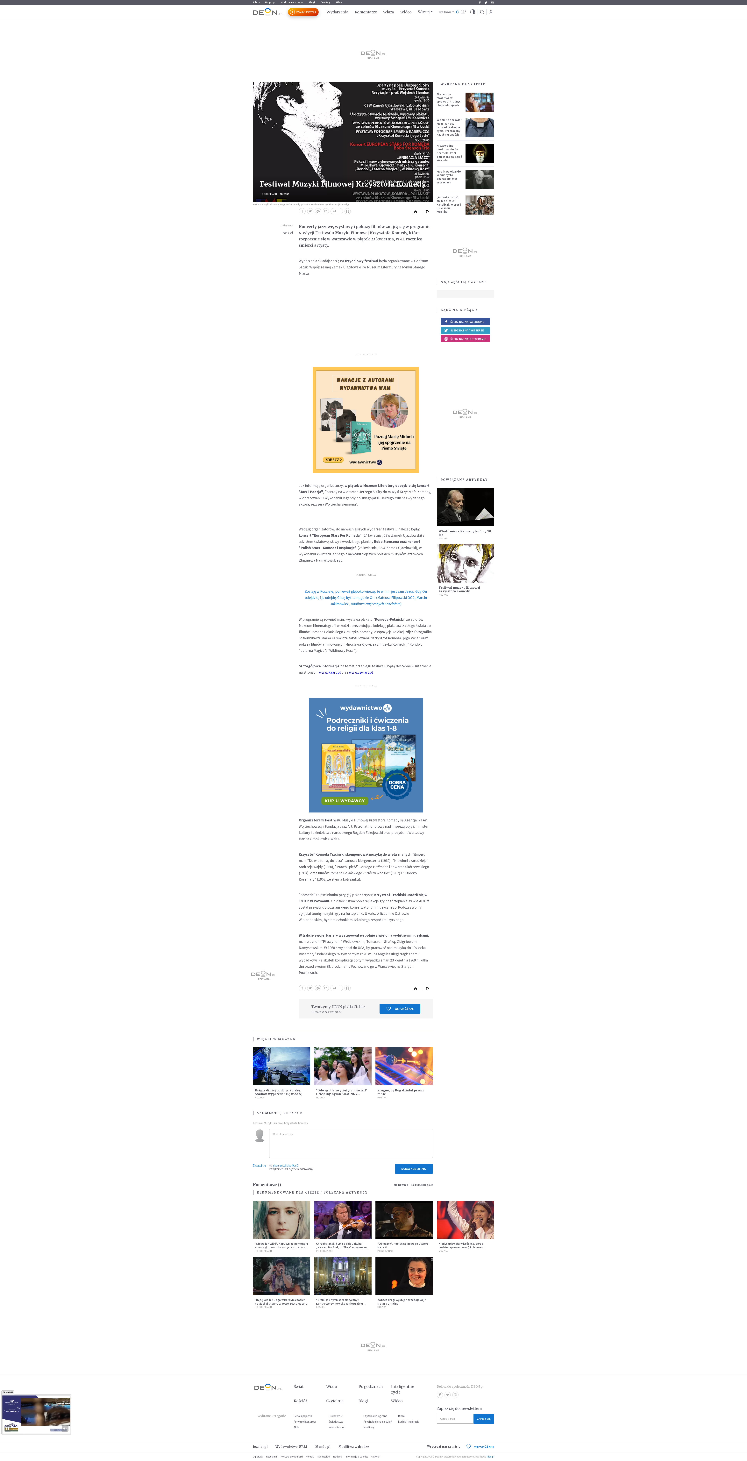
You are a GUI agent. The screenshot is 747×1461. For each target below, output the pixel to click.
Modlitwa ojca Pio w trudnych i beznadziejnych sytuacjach (449, 177)
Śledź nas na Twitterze (467, 330)
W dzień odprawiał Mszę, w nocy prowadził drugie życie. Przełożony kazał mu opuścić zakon (449, 129)
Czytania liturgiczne (375, 1416)
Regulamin (272, 1456)
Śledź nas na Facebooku (467, 322)
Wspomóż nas (404, 1009)
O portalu (258, 1456)
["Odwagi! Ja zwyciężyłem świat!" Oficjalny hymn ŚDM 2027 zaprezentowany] (343, 1066)
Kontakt (310, 1456)
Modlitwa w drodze (292, 2)
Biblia (256, 2)
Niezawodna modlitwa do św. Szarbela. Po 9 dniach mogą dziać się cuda (449, 153)
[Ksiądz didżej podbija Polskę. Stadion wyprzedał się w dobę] (281, 1066)
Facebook (480, 2)
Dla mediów (323, 1456)
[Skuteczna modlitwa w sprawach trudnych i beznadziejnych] (480, 102)
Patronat (375, 1456)
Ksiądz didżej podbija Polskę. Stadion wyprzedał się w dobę (278, 1092)
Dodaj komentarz (414, 1169)
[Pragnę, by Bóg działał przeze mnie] (404, 1066)
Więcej (424, 12)
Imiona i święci (337, 1427)
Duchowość (336, 1416)
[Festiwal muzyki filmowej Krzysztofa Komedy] (465, 563)
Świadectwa (336, 1421)
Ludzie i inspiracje (408, 1421)
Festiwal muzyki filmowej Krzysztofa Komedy (459, 589)
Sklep (339, 2)
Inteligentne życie (402, 1389)
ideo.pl (490, 1456)
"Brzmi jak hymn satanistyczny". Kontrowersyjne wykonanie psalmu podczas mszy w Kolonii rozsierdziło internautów (341, 1305)
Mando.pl (323, 1447)
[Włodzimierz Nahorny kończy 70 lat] (465, 507)
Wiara (388, 12)
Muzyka (284, 194)
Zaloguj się (259, 1165)
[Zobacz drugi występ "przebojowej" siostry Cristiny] (404, 1276)
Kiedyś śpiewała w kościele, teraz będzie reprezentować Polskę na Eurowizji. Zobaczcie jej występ (461, 1247)
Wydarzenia (337, 12)
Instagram (492, 2)
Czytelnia (335, 1401)
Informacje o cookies (357, 1456)
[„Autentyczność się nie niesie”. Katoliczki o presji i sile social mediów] (480, 205)
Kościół (321, 1307)
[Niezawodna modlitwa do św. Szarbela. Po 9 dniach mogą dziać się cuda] (480, 153)
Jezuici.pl (260, 1447)
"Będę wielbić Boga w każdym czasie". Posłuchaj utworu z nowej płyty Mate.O (281, 1301)
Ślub (296, 1427)
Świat (298, 1386)
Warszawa (445, 12)
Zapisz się (484, 1419)
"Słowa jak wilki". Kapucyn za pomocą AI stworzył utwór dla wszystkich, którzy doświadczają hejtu (281, 1247)
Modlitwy (368, 1427)
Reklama (338, 1456)
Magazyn (270, 2)
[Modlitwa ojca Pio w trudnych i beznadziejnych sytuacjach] (480, 179)
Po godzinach (268, 194)
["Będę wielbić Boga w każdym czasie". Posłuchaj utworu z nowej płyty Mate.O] (281, 1276)
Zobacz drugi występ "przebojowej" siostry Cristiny (401, 1301)
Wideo (406, 12)
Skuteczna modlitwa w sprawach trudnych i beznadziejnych (449, 99)
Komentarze (366, 12)
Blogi (312, 2)
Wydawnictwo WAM (291, 1447)
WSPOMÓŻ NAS (484, 1446)
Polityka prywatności (292, 1456)
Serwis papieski (303, 1416)
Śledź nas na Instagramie (468, 339)
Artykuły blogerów (305, 1421)
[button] (473, 12)
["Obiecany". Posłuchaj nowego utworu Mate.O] (404, 1220)
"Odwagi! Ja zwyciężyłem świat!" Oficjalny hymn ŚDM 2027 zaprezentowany (341, 1094)
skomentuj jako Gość (285, 1165)
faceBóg (325, 2)
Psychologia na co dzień (377, 1421)
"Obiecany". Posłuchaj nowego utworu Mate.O (403, 1245)
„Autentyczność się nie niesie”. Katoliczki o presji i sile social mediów (449, 204)
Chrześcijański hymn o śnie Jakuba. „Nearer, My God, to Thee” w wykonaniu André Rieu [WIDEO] (342, 1247)
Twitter (486, 2)
